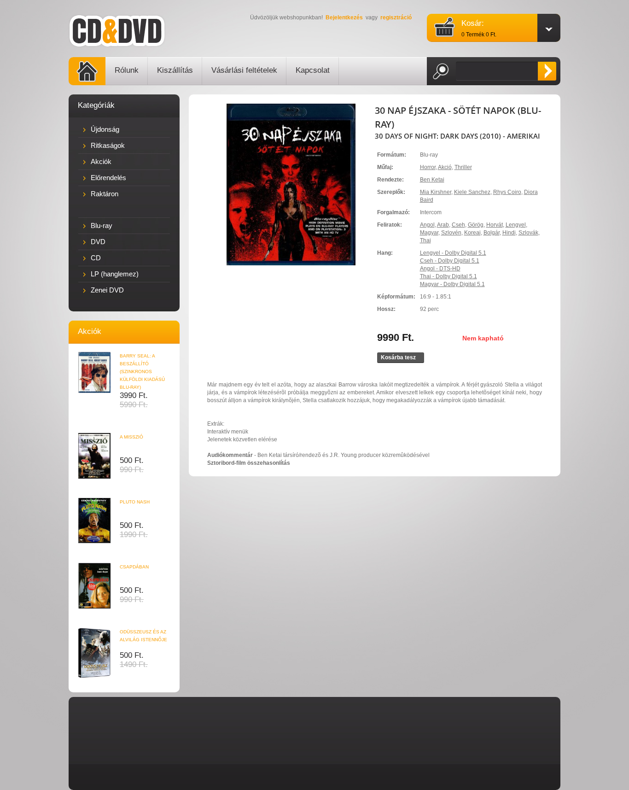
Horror (428, 167)
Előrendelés (108, 177)
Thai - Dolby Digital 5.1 (448, 276)
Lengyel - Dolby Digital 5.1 (453, 253)
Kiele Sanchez (472, 192)
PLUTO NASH (135, 501)
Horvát (494, 225)
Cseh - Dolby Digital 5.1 (449, 260)
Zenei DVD (107, 290)
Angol (427, 225)
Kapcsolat (313, 70)
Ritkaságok (108, 145)
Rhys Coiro (507, 192)
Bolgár (491, 232)
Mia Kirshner (435, 192)
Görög (475, 225)
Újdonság (105, 129)
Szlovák (528, 232)
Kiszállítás (175, 70)
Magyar (429, 232)
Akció (445, 167)
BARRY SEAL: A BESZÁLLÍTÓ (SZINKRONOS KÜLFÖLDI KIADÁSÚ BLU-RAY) (142, 371)
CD (96, 258)
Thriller (463, 167)
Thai (425, 240)
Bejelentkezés (344, 17)
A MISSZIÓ (131, 436)
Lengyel (516, 225)
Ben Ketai (432, 179)
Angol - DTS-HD (440, 268)
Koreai (472, 232)
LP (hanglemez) (115, 274)
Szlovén (451, 232)
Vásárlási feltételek (244, 70)
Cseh (458, 225)
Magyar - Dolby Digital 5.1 (452, 284)
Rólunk (127, 70)
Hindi (509, 232)
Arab (443, 225)
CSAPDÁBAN (134, 566)
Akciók (101, 161)
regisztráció (396, 17)
